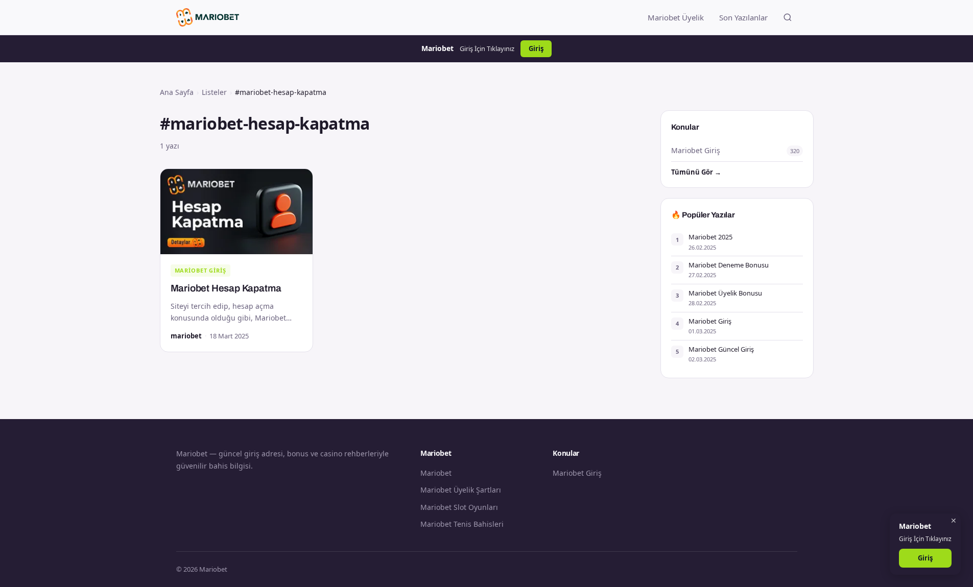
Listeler (214, 92)
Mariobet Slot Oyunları (459, 507)
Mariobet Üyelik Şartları (460, 490)
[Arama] (787, 17)
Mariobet (436, 473)
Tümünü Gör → (696, 172)
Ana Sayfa (177, 92)
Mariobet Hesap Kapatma (226, 288)
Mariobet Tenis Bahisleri (462, 524)
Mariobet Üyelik (676, 17)
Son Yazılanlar (743, 17)
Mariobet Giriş (200, 270)
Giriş (536, 48)
